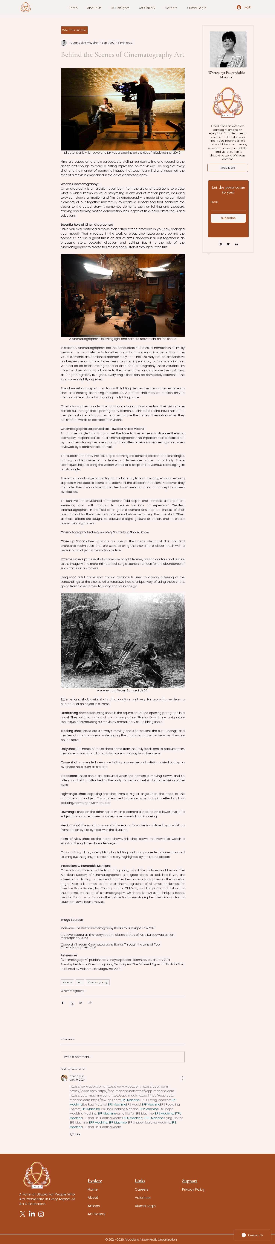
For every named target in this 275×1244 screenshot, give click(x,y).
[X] (22, 1214)
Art (80, 982)
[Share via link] (90, 1003)
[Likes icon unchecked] (72, 1134)
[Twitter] (228, 244)
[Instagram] (220, 244)
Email (214, 202)
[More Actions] (182, 1078)
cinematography (97, 982)
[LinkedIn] (236, 244)
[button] (94, 8)
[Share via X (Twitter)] (72, 1003)
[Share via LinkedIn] (81, 1003)
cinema (67, 982)
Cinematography (72, 991)
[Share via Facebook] (62, 1003)
